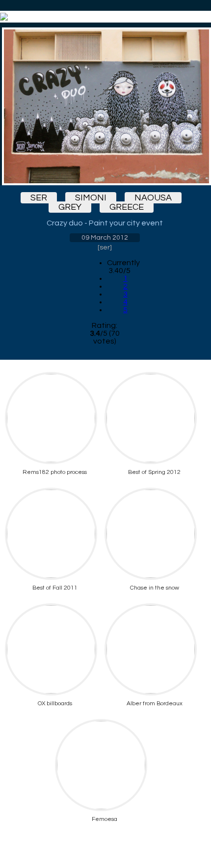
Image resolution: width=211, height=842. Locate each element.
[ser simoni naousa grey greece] (104, 106)
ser (38, 197)
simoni (90, 197)
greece (126, 207)
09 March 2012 (104, 237)
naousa (153, 197)
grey (69, 207)
